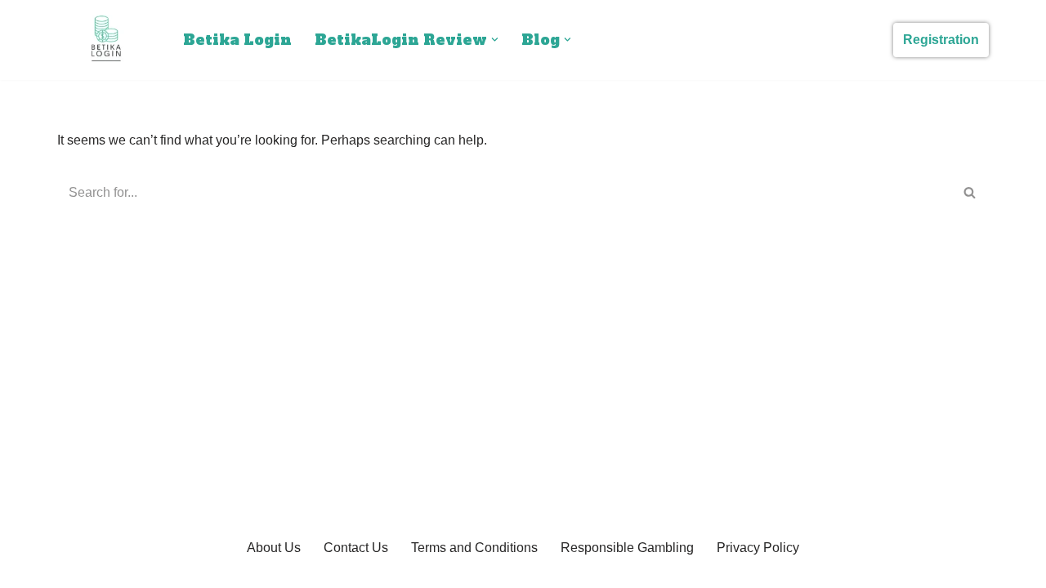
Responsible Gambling (627, 548)
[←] (106, 40)
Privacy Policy (758, 548)
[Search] (970, 193)
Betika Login (237, 40)
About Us (274, 548)
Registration (941, 40)
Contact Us (356, 548)
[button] (494, 39)
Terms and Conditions (474, 548)
